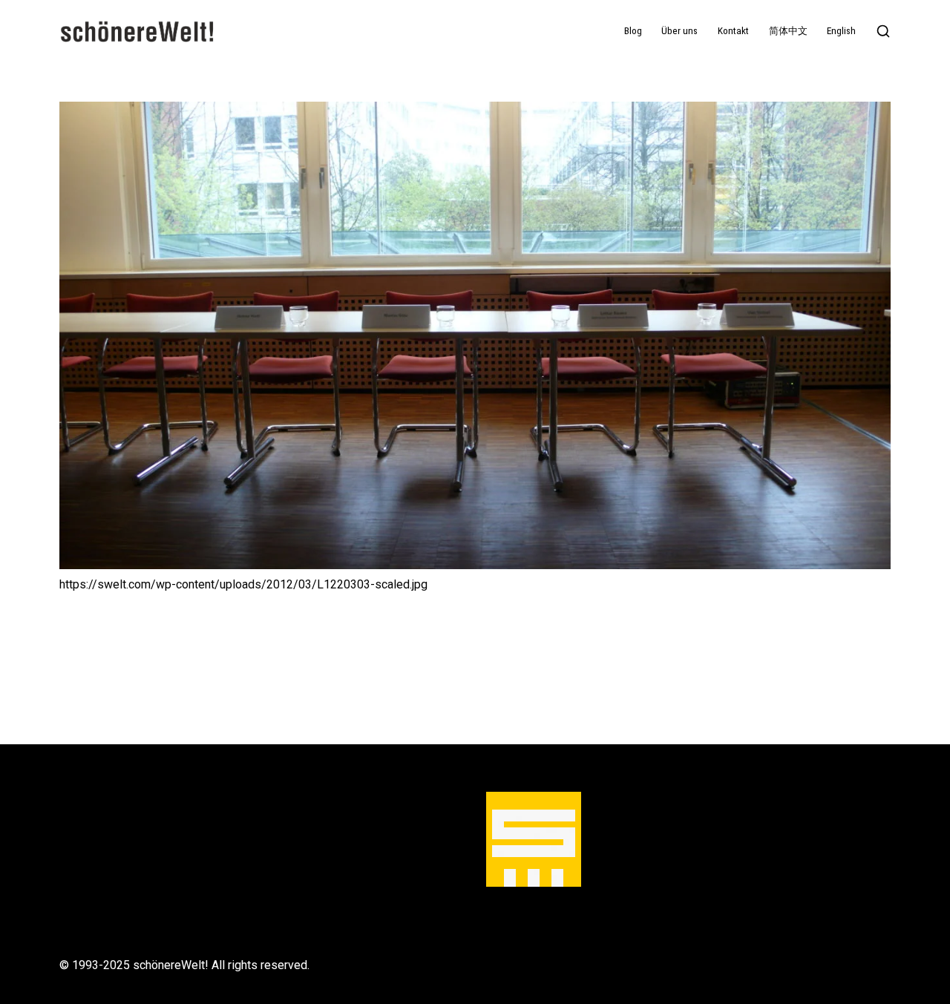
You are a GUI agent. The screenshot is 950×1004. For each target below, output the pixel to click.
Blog (633, 31)
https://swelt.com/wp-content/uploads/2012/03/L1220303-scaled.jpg (243, 584)
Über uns (679, 31)
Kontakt (733, 31)
